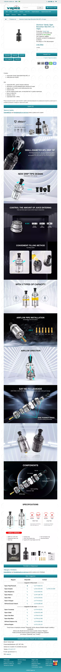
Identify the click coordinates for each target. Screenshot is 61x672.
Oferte (24, 14)
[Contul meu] (53, 1)
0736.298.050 (38, 603)
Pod (11, 11)
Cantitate (38, 47)
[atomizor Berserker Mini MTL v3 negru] (19, 35)
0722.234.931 (38, 597)
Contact (20, 662)
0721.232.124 (38, 624)
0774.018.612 (38, 600)
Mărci (19, 14)
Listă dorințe (49, 665)
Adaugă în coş (46, 54)
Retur (19, 663)
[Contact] (49, 1)
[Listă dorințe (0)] (56, 1)
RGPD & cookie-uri (9, 663)
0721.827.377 (11, 649)
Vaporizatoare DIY (46, 11)
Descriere (7, 55)
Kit (6, 11)
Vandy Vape (46, 31)
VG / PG (27, 11)
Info (16, 1)
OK (19, 1)
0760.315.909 (51, 588)
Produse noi (13, 19)
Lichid (15, 11)
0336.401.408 (38, 612)
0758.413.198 (38, 615)
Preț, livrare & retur (9, 662)
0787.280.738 (38, 594)
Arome (21, 11)
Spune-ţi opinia (53, 58)
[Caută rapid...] (40, 7)
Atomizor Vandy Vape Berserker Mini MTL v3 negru (32, 19)
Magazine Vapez (36, 663)
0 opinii (46, 58)
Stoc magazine (8, 59)
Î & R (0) (22, 55)
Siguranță (17, 59)
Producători (35, 665)
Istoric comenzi (49, 663)
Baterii (7, 14)
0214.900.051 (38, 591)
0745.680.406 (38, 621)
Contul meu (49, 662)
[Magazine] (51, 1)
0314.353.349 (38, 588)
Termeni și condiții (8, 665)
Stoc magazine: (42, 36)
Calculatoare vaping (37, 667)
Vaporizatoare (35, 11)
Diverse (14, 14)
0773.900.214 (38, 585)
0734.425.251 (38, 609)
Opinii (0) (15, 55)
